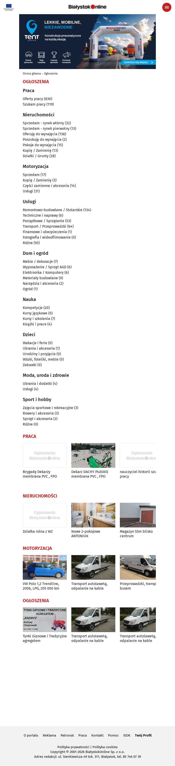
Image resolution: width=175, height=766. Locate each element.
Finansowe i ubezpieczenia (45, 232)
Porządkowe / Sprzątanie (43, 221)
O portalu (31, 735)
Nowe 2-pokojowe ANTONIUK (85, 533)
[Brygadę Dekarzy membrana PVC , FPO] (45, 455)
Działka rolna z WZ (38, 531)
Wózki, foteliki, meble (41, 359)
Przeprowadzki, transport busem (140, 586)
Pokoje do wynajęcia (39, 145)
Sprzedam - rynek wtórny (43, 123)
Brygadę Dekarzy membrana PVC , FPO (40, 474)
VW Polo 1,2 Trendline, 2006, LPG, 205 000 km (41, 586)
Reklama (49, 735)
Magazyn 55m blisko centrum (136, 533)
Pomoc (113, 735)
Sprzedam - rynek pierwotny (46, 128)
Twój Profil (143, 735)
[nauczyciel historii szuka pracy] (142, 455)
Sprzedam (31, 175)
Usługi (28, 191)
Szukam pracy (34, 104)
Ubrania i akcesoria (39, 348)
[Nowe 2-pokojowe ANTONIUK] (93, 515)
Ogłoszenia (51, 73)
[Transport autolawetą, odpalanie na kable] (93, 567)
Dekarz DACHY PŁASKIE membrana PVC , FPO (89, 474)
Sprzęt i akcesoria (37, 419)
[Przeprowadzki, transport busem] (142, 567)
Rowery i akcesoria (38, 413)
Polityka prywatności (73, 747)
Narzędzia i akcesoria (40, 283)
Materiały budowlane (40, 278)
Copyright (57, 752)
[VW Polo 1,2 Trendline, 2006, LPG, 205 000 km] (45, 567)
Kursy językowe (35, 313)
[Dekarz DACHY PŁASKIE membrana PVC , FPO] (93, 455)
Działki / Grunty (36, 156)
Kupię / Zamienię (37, 150)
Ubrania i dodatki (37, 383)
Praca (82, 735)
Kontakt (97, 735)
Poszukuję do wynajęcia (42, 139)
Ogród (28, 289)
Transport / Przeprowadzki (44, 226)
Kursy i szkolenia (36, 319)
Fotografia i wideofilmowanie (47, 237)
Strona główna (32, 73)
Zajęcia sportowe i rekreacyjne (48, 408)
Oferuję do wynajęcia (40, 134)
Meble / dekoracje (38, 261)
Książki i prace (34, 324)
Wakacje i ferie (35, 343)
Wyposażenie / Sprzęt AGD (44, 267)
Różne (28, 243)
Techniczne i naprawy (40, 215)
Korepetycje (33, 308)
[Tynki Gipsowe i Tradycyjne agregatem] (45, 619)
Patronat (67, 735)
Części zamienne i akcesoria (46, 186)
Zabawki (29, 365)
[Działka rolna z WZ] (45, 515)
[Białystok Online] (87, 7)
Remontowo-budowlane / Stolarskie (52, 210)
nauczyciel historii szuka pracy (140, 474)
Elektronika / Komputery (43, 272)
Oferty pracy (33, 99)
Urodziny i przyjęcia (39, 354)
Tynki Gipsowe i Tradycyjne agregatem (45, 638)
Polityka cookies (105, 747)
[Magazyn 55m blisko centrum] (142, 515)
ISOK (126, 735)
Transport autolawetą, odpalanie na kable (89, 586)
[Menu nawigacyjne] (166, 7)
